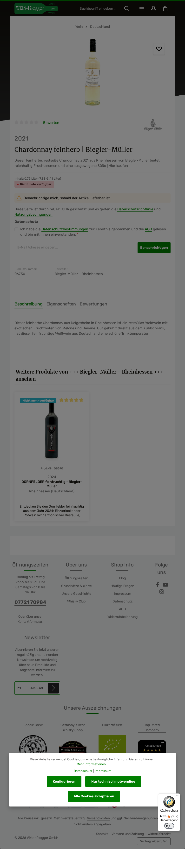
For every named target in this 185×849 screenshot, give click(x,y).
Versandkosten (98, 818)
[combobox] (99, 8)
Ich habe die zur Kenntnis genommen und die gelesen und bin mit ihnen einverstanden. (93, 232)
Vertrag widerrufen (153, 841)
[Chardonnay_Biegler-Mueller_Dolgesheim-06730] (92, 74)
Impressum (122, 594)
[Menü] (141, 8)
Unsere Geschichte (76, 594)
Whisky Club (76, 601)
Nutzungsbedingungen (33, 214)
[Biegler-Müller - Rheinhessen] (154, 125)
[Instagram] (161, 593)
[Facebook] (158, 586)
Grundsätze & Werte (76, 586)
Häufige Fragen (122, 586)
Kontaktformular (30, 622)
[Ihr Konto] (153, 8)
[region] (92, 74)
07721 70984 (30, 602)
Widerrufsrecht (159, 834)
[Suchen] (127, 8)
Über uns (76, 565)
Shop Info (122, 565)
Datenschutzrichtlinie (135, 209)
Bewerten (51, 122)
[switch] (169, 826)
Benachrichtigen (154, 248)
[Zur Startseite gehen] (36, 8)
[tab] (28, 304)
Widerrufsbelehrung (122, 617)
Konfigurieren (64, 781)
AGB (148, 229)
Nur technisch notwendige (113, 781)
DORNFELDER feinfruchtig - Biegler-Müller (51, 484)
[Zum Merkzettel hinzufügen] (159, 49)
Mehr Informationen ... (93, 764)
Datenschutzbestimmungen (64, 229)
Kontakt (102, 834)
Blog (122, 578)
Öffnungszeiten (76, 578)
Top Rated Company (152, 727)
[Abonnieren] (53, 688)
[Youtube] (165, 586)
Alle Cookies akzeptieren (94, 796)
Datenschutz (122, 601)
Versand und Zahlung (128, 834)
